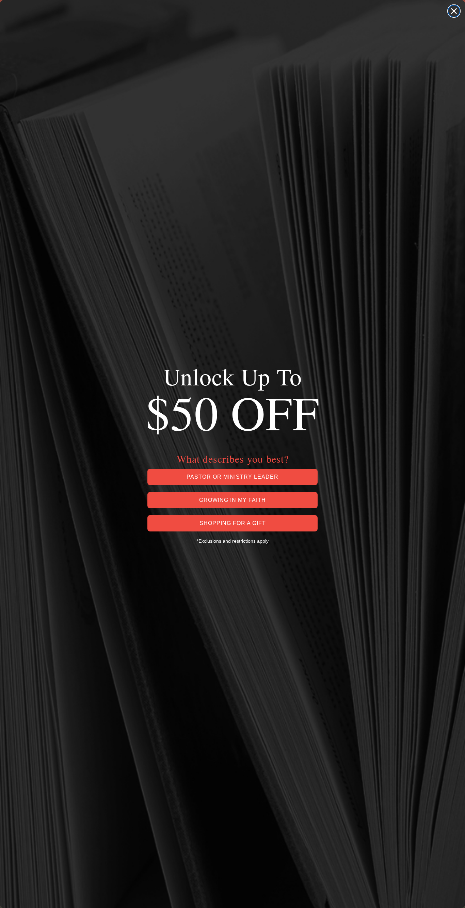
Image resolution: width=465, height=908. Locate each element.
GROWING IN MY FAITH (232, 500)
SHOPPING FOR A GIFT (232, 523)
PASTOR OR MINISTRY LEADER (232, 477)
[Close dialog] (454, 11)
